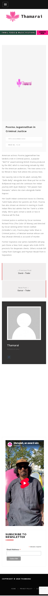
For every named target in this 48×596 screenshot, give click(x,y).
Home (13, 588)
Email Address (14, 549)
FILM (18, 145)
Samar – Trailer (24, 290)
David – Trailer (24, 273)
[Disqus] (24, 395)
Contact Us (41, 588)
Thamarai (13, 345)
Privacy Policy (26, 588)
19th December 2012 (16, 139)
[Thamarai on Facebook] (9, 357)
